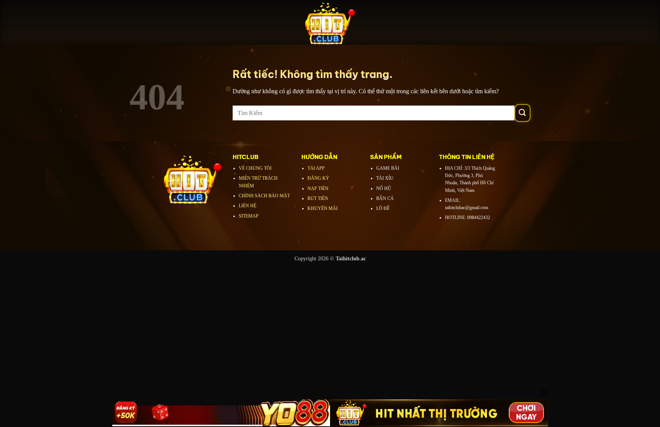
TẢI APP (316, 168)
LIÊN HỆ (247, 205)
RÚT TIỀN (317, 198)
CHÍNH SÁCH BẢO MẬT (264, 195)
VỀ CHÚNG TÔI (255, 168)
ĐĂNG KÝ (318, 178)
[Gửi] (522, 113)
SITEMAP (249, 216)
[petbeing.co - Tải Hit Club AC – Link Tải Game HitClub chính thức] (330, 22)
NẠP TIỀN (317, 188)
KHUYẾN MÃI (322, 208)
